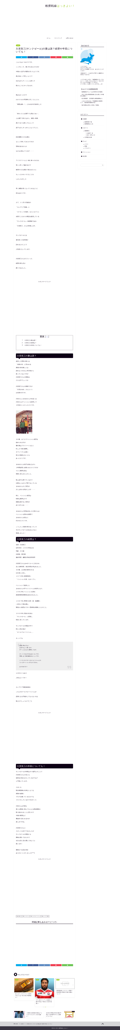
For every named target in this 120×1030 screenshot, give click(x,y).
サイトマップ (58, 38)
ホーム (48, 38)
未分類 (18, 45)
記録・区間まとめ (91, 135)
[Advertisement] (60, 24)
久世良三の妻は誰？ (30, 340)
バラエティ (88, 148)
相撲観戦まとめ (89, 124)
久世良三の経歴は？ (30, 343)
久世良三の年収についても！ (33, 345)
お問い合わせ (69, 38)
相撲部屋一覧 (88, 122)
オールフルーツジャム (36, 916)
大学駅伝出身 (88, 137)
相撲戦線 (60, 5)
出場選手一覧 (90, 133)
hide (47, 336)
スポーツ (85, 128)
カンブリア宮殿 (46, 916)
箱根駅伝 (87, 130)
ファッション (87, 152)
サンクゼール (26, 916)
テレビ (85, 141)
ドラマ (86, 144)
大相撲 (85, 119)
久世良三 (19, 916)
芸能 (86, 146)
